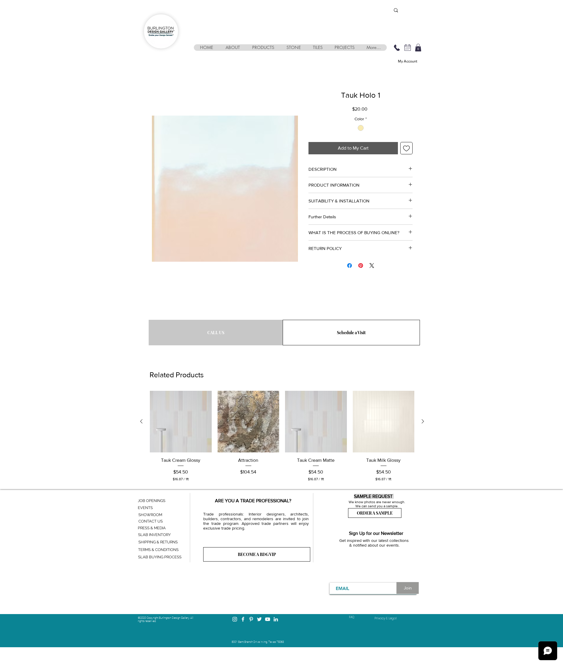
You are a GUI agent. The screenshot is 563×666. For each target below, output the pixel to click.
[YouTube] (267, 619)
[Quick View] (181, 422)
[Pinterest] (251, 619)
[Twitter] (259, 619)
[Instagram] (235, 619)
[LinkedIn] (276, 619)
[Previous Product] (141, 421)
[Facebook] (243, 619)
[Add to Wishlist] (406, 148)
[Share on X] (371, 265)
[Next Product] (422, 421)
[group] (282, 436)
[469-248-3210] (397, 47)
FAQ (351, 617)
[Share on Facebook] (349, 265)
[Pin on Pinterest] (360, 265)
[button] (232, 47)
